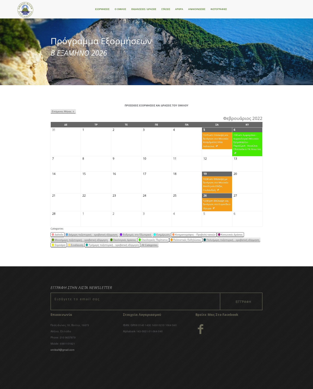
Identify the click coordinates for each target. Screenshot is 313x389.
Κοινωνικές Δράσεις (232, 234)
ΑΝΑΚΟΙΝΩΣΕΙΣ (196, 9)
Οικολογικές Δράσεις (124, 239)
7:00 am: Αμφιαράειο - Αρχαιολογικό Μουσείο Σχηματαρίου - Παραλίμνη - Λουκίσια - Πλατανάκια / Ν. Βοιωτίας (246, 144)
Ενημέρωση (163, 234)
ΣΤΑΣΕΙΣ (165, 9)
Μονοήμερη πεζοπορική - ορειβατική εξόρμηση (81, 239)
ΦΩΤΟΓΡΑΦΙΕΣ (218, 9)
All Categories (149, 245)
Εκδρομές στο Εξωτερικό (137, 234)
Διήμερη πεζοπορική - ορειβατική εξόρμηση (92, 234)
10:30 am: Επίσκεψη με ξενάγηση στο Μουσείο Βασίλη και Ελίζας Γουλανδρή (215, 185)
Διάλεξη (59, 234)
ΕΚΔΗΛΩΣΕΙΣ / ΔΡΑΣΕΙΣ (143, 9)
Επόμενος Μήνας (62, 111)
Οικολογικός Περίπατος (154, 239)
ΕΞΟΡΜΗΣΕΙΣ (102, 9)
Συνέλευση (77, 245)
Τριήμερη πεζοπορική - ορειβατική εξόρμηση (114, 245)
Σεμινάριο (60, 245)
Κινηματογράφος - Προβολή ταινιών (195, 234)
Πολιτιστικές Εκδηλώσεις (187, 239)
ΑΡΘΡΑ (179, 9)
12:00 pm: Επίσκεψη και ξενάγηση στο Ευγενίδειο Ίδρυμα (216, 205)
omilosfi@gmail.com (62, 349)
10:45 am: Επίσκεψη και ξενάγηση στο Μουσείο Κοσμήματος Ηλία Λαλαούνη (215, 141)
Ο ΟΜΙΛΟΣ (120, 9)
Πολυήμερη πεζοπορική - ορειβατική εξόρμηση (232, 239)
